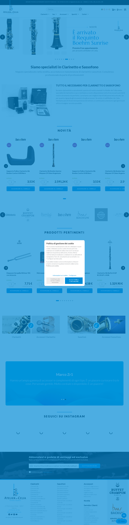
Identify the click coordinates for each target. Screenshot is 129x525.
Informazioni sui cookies (60, 275)
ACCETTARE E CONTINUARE (74, 280)
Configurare (72, 275)
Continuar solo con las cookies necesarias (55, 280)
